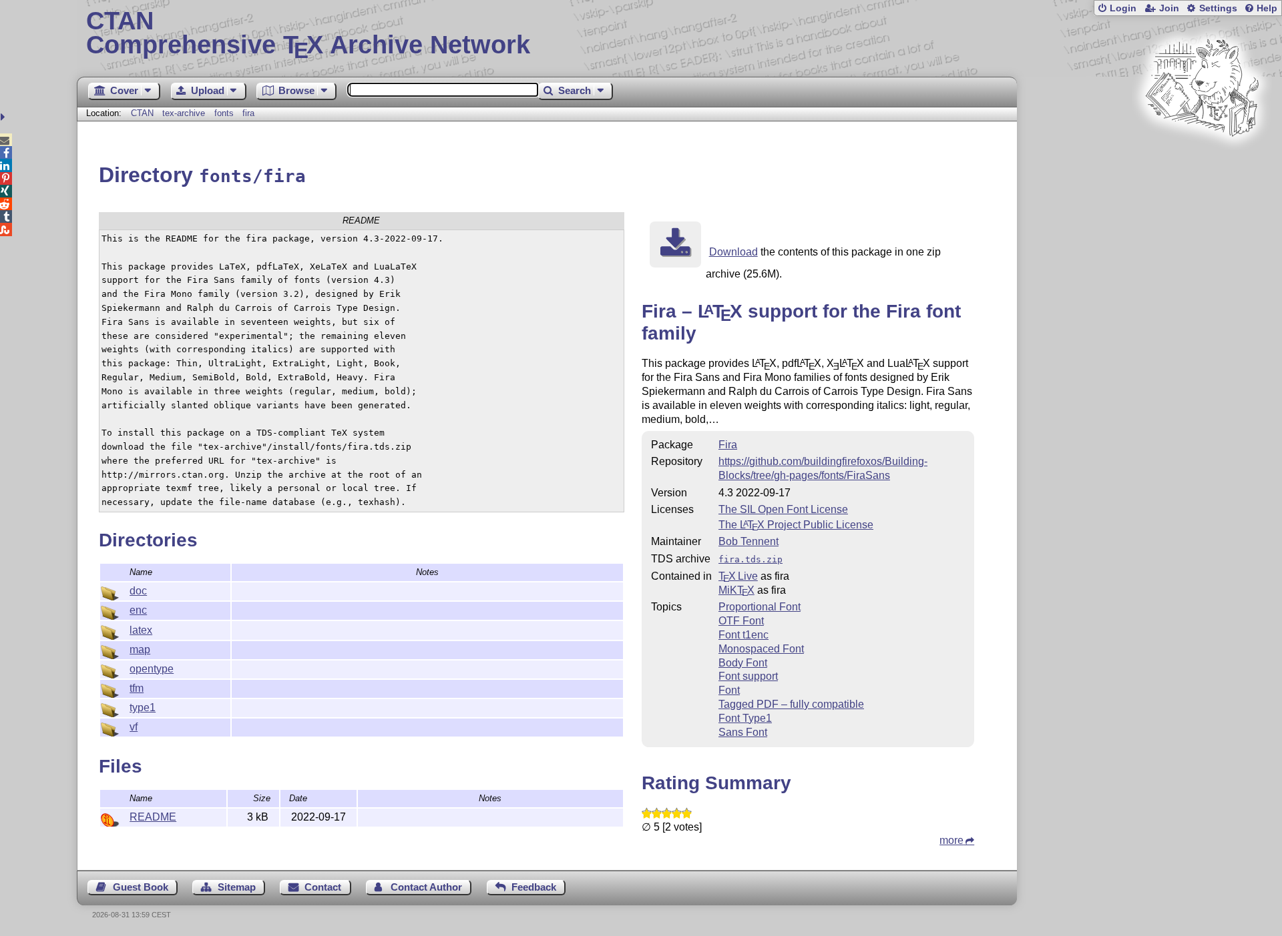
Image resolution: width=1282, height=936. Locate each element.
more (951, 840)
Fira (727, 444)
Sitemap (237, 887)
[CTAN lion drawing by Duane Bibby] (1202, 161)
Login (1123, 8)
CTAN (142, 113)
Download (733, 252)
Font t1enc (743, 634)
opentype (152, 668)
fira (248, 113)
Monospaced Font (761, 648)
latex (141, 630)
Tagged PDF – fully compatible (791, 704)
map (140, 649)
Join (1169, 8)
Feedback (533, 887)
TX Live (738, 576)
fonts (224, 113)
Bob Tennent (748, 541)
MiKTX (736, 590)
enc (138, 610)
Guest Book (140, 887)
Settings (1218, 8)
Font (729, 690)
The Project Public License (795, 524)
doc (138, 590)
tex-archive (183, 113)
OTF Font (741, 620)
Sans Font (742, 732)
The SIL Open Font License (783, 509)
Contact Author (426, 887)
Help (1267, 8)
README (153, 817)
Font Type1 (745, 718)
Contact (322, 887)
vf (134, 727)
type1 (143, 707)
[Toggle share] (4, 117)
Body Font (742, 662)
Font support (748, 676)
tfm (137, 688)
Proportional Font (759, 606)
